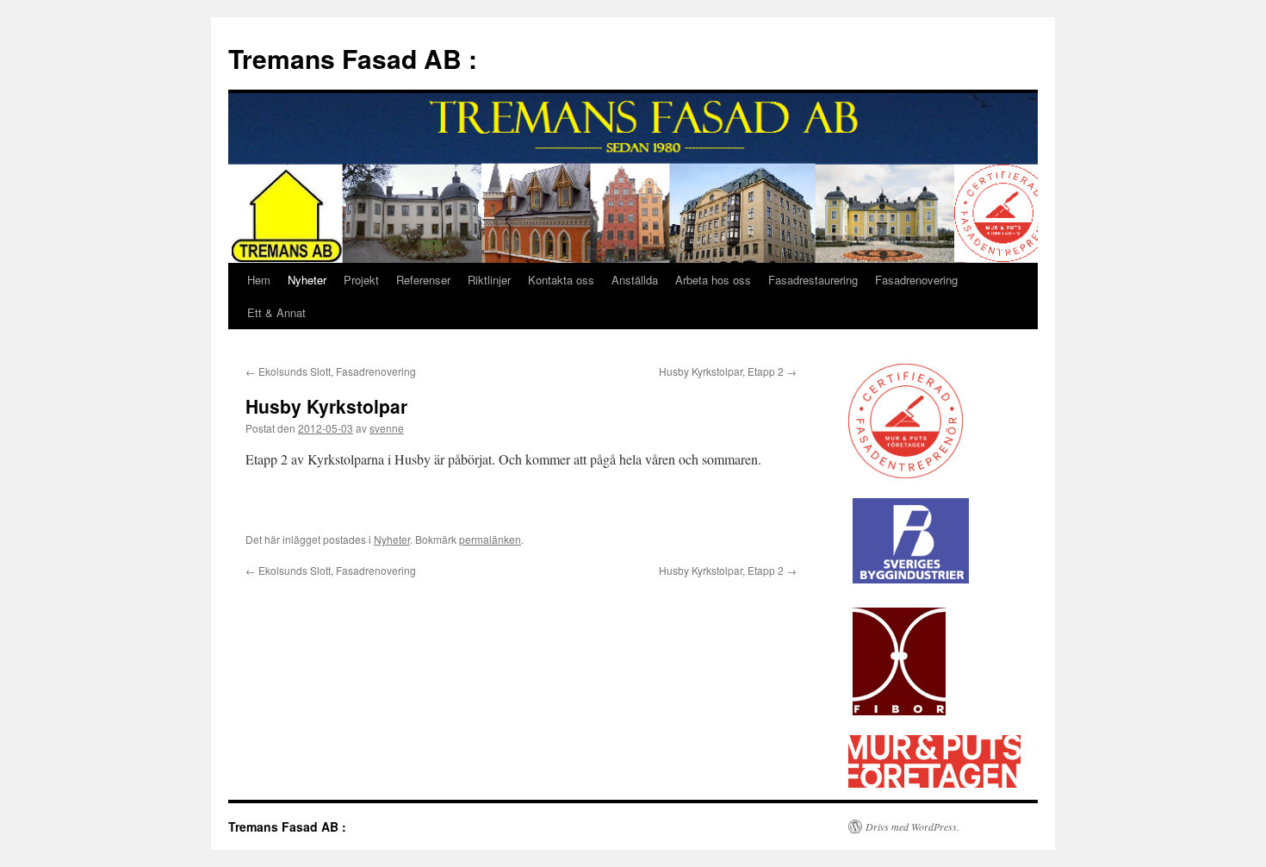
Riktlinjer (489, 279)
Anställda (634, 279)
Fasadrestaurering (813, 279)
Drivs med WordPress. (912, 826)
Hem (258, 279)
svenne (386, 428)
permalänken (490, 539)
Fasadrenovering (916, 279)
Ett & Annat (276, 312)
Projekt (361, 279)
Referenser (423, 279)
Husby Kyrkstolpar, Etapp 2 (728, 371)
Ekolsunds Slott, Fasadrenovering (330, 371)
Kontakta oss (561, 279)
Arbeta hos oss (713, 279)
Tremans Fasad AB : (352, 58)
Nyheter (307, 279)
